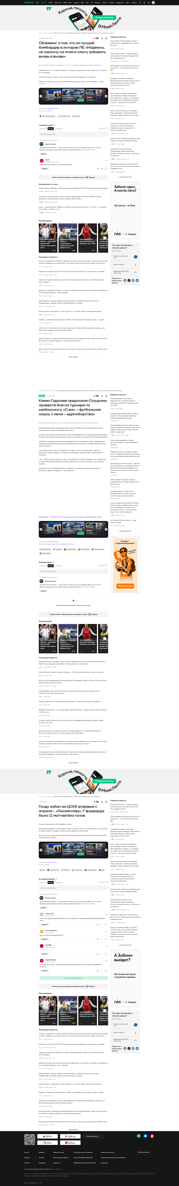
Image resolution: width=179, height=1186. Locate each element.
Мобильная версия (143, 1152)
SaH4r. (47, 160)
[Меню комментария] (106, 161)
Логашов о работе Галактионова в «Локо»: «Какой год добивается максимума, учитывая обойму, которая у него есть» (71, 721)
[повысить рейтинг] (97, 168)
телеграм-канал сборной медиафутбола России (59, 544)
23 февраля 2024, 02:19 (52, 162)
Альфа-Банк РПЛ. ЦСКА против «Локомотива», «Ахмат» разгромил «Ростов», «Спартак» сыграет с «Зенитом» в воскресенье (125, 152)
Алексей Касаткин (52, 541)
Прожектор (56, 1163)
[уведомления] (144, 2)
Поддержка (42, 1163)
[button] (106, 161)
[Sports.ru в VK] (146, 1136)
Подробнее (66, 1176)
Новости (50, 33)
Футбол (45, 33)
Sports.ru (28, 1173)
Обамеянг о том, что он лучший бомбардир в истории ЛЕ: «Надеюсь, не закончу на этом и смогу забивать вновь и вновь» (83, 33)
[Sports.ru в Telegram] (139, 1136)
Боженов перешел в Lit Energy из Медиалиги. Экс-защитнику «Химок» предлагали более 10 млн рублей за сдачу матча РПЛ (124, 402)
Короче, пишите (50, 144)
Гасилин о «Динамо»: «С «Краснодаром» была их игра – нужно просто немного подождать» (69, 701)
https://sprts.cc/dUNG (88, 150)
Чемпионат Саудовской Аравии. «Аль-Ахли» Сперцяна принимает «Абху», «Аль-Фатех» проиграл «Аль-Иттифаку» (71, 281)
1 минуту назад (49, 962)
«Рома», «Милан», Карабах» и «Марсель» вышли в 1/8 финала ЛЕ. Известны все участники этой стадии (73, 188)
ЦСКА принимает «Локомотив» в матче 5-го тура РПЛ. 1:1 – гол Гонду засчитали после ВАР (125, 68)
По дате (42, 128)
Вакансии (41, 1152)
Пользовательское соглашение (83, 1152)
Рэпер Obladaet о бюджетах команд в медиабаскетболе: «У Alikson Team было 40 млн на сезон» (124, 482)
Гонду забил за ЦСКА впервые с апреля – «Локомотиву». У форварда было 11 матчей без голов (124, 43)
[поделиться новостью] (106, 38)
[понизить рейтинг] (105, 168)
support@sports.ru (57, 1169)
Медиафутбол (46, 390)
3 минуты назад (49, 947)
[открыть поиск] (140, 2)
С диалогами (101, 128)
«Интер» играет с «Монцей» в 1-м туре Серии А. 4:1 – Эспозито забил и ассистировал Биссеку (70, 311)
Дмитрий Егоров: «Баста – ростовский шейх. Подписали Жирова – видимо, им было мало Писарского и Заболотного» (73, 711)
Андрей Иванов (50, 960)
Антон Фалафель (51, 930)
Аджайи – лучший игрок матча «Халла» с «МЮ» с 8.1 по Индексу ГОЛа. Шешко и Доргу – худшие (71, 320)
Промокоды (104, 1163)
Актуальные (58, 128)
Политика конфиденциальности (83, 1157)
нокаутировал (67, 437)
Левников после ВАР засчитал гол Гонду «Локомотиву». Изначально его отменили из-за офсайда (72, 271)
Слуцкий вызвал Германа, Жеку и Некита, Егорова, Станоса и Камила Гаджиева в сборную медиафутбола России (124, 416)
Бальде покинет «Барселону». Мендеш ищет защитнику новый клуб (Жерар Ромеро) (125, 139)
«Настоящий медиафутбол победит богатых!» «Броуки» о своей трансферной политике (124, 442)
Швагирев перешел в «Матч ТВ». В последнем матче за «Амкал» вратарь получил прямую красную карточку (123, 493)
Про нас (26, 1152)
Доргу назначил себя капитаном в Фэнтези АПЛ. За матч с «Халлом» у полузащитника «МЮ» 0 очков (73, 349)
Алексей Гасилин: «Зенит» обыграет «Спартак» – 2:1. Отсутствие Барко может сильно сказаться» (71, 672)
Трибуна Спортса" (58, 1152)
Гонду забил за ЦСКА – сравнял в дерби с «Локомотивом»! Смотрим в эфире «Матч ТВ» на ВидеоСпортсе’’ (124, 56)
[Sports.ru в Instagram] (152, 1136)
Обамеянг (42, 84)
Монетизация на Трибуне (61, 1157)
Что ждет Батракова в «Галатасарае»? (122, 246)
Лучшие (50, 128)
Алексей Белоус (52, 862)
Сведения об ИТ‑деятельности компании (113, 1157)
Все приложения (92, 1136)
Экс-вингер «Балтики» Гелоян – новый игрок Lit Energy (123, 521)
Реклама (41, 1157)
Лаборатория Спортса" (107, 1152)
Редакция (27, 1157)
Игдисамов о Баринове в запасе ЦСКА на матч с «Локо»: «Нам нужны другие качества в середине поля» (125, 166)
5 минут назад (49, 932)
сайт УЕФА (48, 111)
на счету (98, 70)
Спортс (40, 33)
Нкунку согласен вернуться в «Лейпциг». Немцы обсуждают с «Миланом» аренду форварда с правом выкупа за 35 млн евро (124, 113)
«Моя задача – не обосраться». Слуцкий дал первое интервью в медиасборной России (70, 517)
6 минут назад (49, 916)
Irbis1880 (48, 945)
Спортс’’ (47, 865)
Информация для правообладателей (85, 1163)
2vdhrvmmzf (49, 914)
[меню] (37, 2)
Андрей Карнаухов (52, 108)
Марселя (52, 70)
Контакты (27, 1163)
